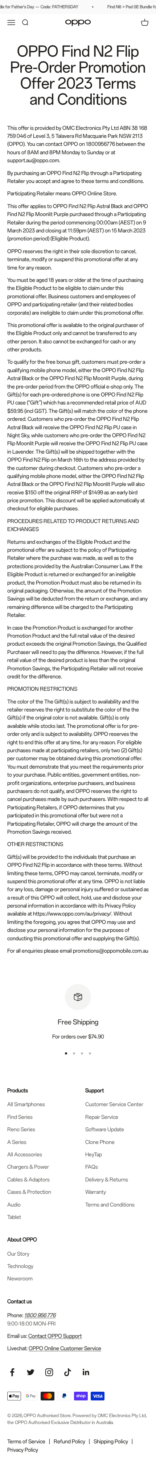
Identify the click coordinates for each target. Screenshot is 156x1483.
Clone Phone (100, 1142)
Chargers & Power (28, 1167)
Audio (14, 1204)
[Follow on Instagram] (49, 1372)
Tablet (14, 1217)
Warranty (95, 1192)
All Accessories (24, 1154)
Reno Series (21, 1129)
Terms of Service (26, 1441)
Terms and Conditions (110, 1204)
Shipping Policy (111, 1441)
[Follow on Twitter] (31, 1372)
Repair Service (101, 1117)
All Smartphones (26, 1104)
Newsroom (20, 1278)
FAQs (91, 1167)
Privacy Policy (22, 1450)
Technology (20, 1266)
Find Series (20, 1117)
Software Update (104, 1129)
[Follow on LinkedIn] (86, 1372)
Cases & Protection (29, 1192)
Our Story (18, 1254)
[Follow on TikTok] (68, 1372)
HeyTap (93, 1154)
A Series (16, 1142)
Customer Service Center (114, 1104)
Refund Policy (69, 1441)
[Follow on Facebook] (12, 1372)
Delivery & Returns (106, 1179)
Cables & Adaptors (28, 1179)
